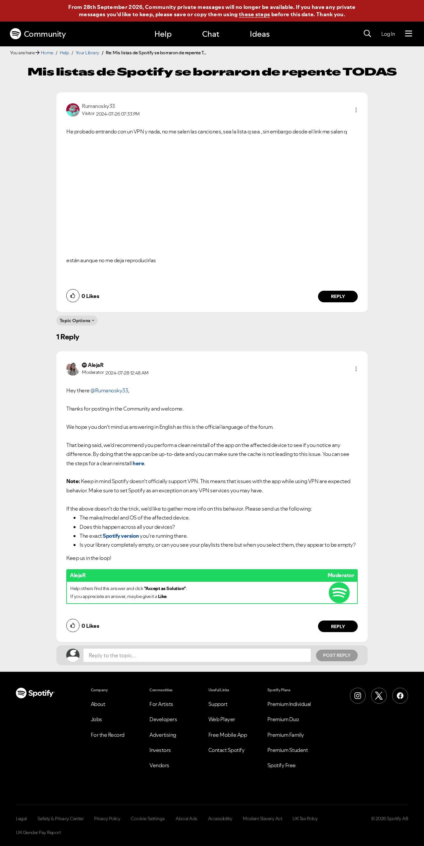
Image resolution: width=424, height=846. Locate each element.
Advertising (162, 734)
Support (218, 704)
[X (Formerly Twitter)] (379, 696)
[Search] (367, 33)
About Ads (186, 818)
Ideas (260, 33)
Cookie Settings (148, 818)
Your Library (87, 52)
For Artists (161, 704)
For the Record (108, 734)
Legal (21, 818)
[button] (356, 110)
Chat (210, 33)
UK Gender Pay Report (38, 832)
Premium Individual (289, 704)
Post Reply (337, 655)
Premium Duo (283, 719)
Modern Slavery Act (262, 818)
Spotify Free (281, 765)
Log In (388, 33)
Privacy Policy (107, 818)
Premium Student (287, 750)
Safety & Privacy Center (60, 818)
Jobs (96, 719)
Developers (163, 719)
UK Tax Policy (305, 818)
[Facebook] (400, 696)
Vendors (159, 765)
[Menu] (408, 33)
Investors (160, 750)
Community (45, 33)
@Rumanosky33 (109, 390)
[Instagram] (358, 696)
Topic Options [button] (75, 320)
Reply (338, 296)
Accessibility (220, 818)
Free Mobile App (227, 734)
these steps (254, 14)
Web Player (221, 719)
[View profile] (73, 109)
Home (47, 52)
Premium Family (285, 734)
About (98, 704)
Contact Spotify (226, 750)
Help (163, 33)
